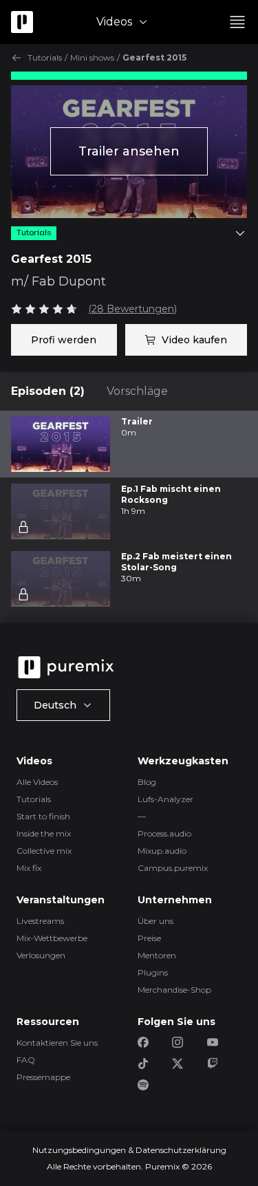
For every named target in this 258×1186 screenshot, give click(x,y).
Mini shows (92, 57)
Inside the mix (44, 833)
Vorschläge (137, 391)
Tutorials (45, 57)
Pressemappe (43, 1077)
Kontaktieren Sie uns (57, 1042)
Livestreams (40, 921)
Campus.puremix (173, 868)
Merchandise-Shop (174, 989)
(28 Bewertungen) (132, 309)
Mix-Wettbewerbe (52, 938)
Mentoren (157, 955)
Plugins (153, 972)
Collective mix (44, 850)
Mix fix (29, 868)
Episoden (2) (48, 391)
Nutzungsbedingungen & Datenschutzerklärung (129, 1150)
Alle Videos (37, 782)
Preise (149, 938)
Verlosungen (41, 955)
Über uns (155, 921)
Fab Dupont (69, 281)
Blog (147, 782)
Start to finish (43, 816)
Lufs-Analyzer (165, 799)
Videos (114, 21)
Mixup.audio (162, 850)
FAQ (26, 1060)
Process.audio (164, 833)
